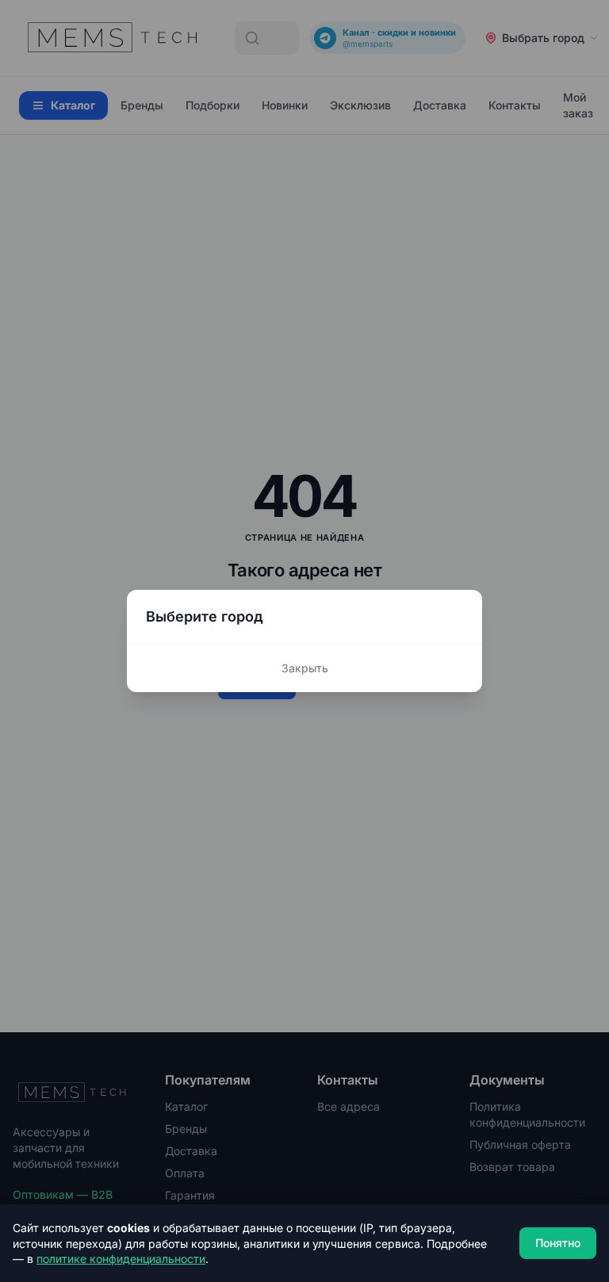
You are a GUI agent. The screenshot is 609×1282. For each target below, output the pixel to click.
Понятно (557, 1242)
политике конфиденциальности (120, 1258)
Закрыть (305, 668)
